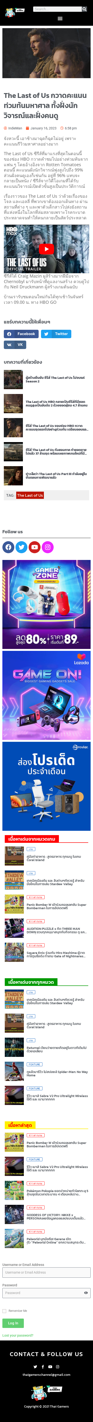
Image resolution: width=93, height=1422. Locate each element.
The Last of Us (30, 495)
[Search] (84, 9)
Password (9, 1285)
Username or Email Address (23, 1265)
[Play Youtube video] (46, 249)
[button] (60, 18)
